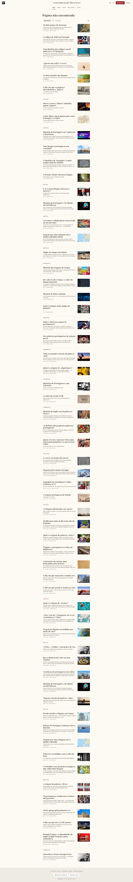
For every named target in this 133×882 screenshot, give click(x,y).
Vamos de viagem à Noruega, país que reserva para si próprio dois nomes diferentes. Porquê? (57, 28)
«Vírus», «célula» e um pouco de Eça (59, 647)
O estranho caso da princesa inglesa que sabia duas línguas (59, 768)
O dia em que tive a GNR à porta (57, 822)
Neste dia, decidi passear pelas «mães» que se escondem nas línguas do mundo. (59, 701)
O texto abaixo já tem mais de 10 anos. (53, 120)
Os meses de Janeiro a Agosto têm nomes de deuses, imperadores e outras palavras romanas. (57, 460)
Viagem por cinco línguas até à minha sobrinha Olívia (56, 236)
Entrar (128, 3)
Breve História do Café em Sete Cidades (56, 659)
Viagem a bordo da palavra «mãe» (58, 698)
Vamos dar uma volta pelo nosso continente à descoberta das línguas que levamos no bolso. (59, 634)
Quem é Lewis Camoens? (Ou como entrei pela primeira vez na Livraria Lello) (59, 442)
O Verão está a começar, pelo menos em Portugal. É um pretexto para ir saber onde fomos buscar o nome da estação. (59, 606)
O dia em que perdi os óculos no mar (59, 588)
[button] (53, 7)
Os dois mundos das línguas (55, 75)
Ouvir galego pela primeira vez (56, 810)
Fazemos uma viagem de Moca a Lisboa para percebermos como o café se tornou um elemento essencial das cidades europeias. (58, 662)
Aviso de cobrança (78, 871)
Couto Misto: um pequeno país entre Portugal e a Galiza (59, 117)
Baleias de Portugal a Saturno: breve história (59, 727)
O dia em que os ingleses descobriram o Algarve (54, 88)
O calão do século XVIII (53, 396)
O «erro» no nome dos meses (56, 458)
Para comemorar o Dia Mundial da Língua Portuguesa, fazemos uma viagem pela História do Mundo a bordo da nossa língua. (58, 208)
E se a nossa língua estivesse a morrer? (56, 190)
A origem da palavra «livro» (55, 784)
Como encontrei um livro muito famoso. (53, 446)
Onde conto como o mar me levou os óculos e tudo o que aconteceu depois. (58, 590)
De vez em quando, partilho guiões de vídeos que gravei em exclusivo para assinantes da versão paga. (59, 841)
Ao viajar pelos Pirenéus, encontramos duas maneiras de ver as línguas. (59, 78)
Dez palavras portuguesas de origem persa (59, 337)
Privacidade (65, 871)
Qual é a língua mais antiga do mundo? (56, 307)
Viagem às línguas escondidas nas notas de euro (58, 630)
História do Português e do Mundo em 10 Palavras (58, 204)
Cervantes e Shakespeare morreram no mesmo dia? (59, 221)
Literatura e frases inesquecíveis (57, 854)
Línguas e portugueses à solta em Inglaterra (58, 548)
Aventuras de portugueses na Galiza (59, 672)
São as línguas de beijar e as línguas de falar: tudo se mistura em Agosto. (59, 511)
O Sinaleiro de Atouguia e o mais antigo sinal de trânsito (57, 161)
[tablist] (52, 20)
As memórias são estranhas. (50, 91)
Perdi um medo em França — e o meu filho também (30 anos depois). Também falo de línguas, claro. (59, 716)
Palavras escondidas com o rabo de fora (58, 755)
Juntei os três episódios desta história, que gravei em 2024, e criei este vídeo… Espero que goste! (59, 270)
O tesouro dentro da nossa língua (57, 175)
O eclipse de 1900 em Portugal (56, 37)
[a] (83, 485)
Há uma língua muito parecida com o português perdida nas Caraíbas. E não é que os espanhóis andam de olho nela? (59, 151)
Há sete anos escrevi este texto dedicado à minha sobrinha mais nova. (58, 744)
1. (43, 310)
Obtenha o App (74, 875)
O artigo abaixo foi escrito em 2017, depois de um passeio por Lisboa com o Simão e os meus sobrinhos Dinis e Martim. (59, 255)
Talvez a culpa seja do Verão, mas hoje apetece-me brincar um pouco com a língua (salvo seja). (58, 430)
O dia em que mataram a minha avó (59, 576)
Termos (71, 871)
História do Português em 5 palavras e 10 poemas (59, 133)
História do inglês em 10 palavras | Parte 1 (58, 412)
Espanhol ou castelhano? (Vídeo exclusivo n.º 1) (57, 483)
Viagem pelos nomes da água (56, 470)
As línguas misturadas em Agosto (57, 509)
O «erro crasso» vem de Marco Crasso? (53, 108)
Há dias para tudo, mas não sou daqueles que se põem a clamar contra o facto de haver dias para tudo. (58, 787)
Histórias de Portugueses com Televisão (56, 384)
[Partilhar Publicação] (113, 2)
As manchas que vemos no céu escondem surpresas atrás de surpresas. (59, 296)
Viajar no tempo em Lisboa (55, 252)
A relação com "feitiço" (49, 497)
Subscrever (120, 3)
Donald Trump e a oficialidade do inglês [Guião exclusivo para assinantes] (58, 836)
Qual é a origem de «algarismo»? (57, 368)
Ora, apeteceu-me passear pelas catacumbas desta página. (58, 758)
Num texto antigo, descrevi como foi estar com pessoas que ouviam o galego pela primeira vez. (59, 813)
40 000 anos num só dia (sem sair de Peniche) (59, 522)
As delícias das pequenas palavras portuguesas (58, 427)
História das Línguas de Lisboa (56, 268)
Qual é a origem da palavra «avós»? (58, 535)
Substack (60, 878)
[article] (66, 28)
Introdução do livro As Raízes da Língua (53, 177)
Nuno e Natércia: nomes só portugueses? (54, 323)
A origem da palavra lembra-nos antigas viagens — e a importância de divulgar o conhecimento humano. (57, 370)
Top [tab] (53, 20)
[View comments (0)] (55, 33)
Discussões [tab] (58, 20)
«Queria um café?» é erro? (55, 63)
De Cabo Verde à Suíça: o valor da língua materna (58, 281)
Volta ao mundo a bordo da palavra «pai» (58, 355)
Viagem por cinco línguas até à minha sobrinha (56, 741)
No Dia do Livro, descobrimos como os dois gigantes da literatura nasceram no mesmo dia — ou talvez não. (58, 225)
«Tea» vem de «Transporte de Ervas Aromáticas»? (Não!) (59, 616)
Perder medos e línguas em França (58, 713)
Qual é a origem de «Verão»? (55, 603)
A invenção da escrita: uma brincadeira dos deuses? (55, 562)
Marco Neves (53, 30)
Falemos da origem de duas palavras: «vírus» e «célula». (58, 649)
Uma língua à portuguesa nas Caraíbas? (56, 147)
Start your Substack (61, 875)
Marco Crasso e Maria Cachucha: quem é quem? (57, 104)
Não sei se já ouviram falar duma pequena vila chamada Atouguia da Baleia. (58, 578)
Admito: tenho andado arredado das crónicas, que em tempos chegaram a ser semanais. (57, 825)
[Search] (110, 2)
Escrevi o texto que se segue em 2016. (53, 387)
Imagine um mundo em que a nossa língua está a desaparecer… (56, 193)
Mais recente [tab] (47, 20)
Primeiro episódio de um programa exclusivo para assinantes (59, 486)
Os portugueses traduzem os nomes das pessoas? (58, 797)
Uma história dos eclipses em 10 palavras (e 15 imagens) (57, 50)
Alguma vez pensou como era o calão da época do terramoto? (56, 399)
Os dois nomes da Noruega (54, 25)
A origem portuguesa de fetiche (57, 495)
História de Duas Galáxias (54, 294)
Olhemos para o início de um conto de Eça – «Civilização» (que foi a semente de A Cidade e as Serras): (58, 857)
